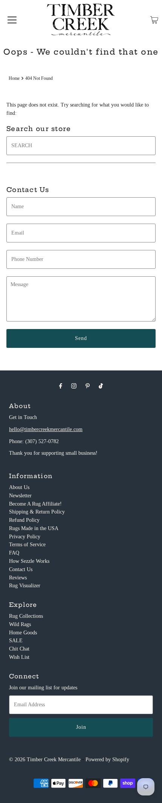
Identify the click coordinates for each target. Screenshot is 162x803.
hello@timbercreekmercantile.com (46, 429)
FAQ (14, 553)
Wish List (19, 657)
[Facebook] (60, 386)
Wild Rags (20, 624)
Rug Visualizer (24, 585)
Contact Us (20, 569)
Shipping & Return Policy (37, 512)
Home (14, 78)
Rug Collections (26, 616)
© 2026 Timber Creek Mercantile (45, 759)
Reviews (18, 578)
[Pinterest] (88, 386)
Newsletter (20, 495)
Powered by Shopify (107, 759)
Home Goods (23, 632)
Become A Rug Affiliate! (35, 504)
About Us (19, 487)
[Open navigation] (12, 20)
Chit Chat (19, 649)
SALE (16, 640)
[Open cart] (154, 20)
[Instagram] (73, 386)
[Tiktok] (101, 386)
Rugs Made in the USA (33, 528)
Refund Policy (24, 520)
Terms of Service (27, 544)
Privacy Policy (24, 536)
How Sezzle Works (29, 561)
